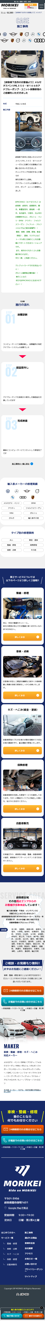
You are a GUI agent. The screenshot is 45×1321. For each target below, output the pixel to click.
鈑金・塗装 (33, 540)
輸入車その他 (33, 518)
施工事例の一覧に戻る (21, 464)
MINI (11, 513)
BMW (33, 503)
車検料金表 (30, 1242)
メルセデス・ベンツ (11, 503)
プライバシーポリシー (34, 1270)
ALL (11, 540)
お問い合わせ (31, 1263)
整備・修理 (11, 545)
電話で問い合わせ (13, 1316)
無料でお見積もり (35, 1316)
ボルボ (11, 518)
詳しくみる (20, 636)
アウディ (11, 508)
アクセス (29, 1253)
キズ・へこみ (13, 1253)
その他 (33, 550)
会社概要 (29, 1248)
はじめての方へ (8, 1232)
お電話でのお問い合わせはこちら (25, 1001)
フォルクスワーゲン (33, 508)
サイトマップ (31, 1276)
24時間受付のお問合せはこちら (25, 990)
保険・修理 (12, 1259)
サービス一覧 (7, 1237)
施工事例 (29, 1232)
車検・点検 (11, 550)
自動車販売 (12, 1264)
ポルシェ (33, 513)
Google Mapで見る (18, 1208)
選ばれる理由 (31, 1237)
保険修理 (33, 545)
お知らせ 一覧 (31, 1258)
